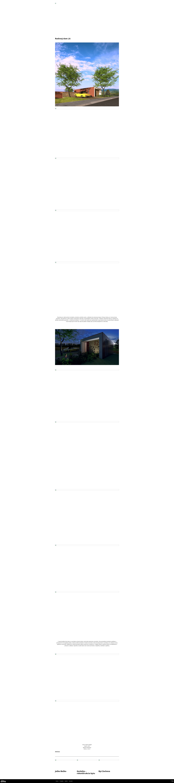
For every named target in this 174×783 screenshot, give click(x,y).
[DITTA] (3, 781)
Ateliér (66, 781)
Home (57, 781)
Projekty (61, 781)
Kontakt (71, 781)
